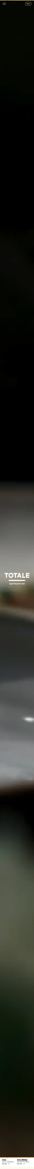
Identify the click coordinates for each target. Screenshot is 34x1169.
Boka (28, 4)
